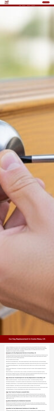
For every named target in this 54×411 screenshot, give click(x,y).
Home (20, 5)
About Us (28, 5)
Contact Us (33, 5)
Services (23, 5)
